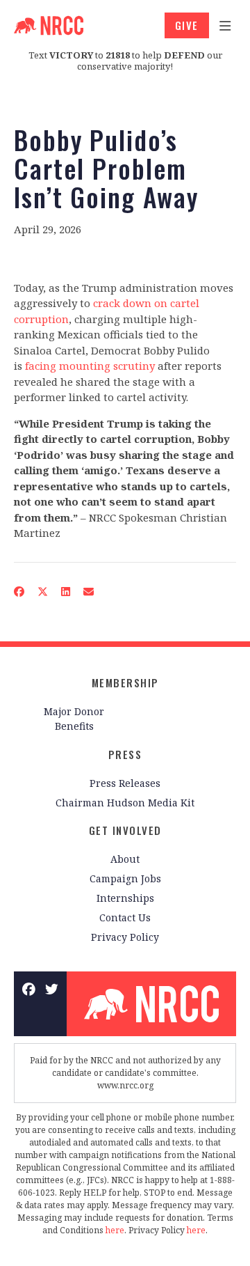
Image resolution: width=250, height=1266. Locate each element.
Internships (125, 898)
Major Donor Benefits (74, 719)
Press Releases (125, 783)
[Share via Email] (88, 591)
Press (125, 754)
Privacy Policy (125, 937)
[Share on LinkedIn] (66, 591)
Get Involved (125, 830)
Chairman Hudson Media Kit (125, 802)
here (115, 1230)
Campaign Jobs (125, 878)
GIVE (187, 25)
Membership (125, 682)
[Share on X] (43, 591)
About (125, 859)
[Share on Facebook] (19, 591)
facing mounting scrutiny (90, 366)
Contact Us (125, 917)
